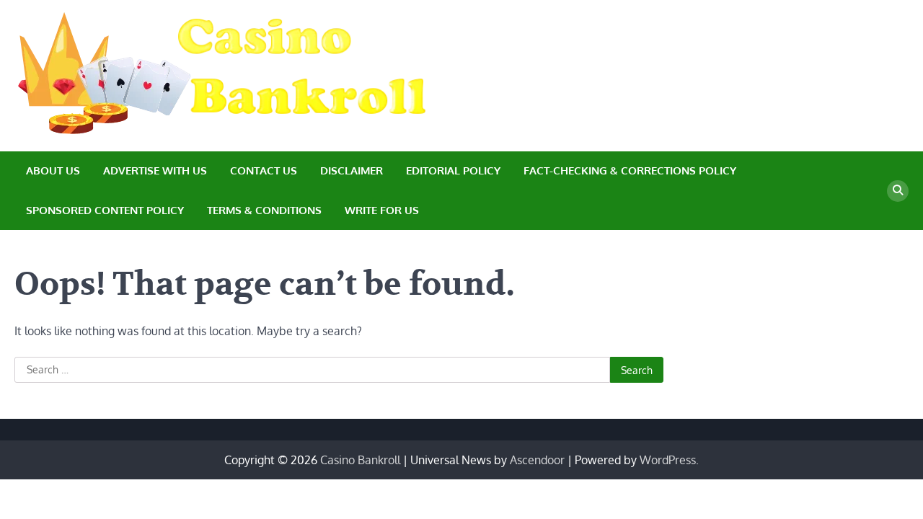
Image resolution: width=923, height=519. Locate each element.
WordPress (668, 460)
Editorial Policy (453, 170)
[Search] (898, 191)
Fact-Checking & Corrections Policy (630, 170)
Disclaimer (351, 170)
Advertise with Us (155, 170)
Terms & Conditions (264, 210)
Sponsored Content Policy (105, 210)
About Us (53, 170)
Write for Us (382, 210)
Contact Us (263, 170)
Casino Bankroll (360, 460)
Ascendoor (537, 460)
